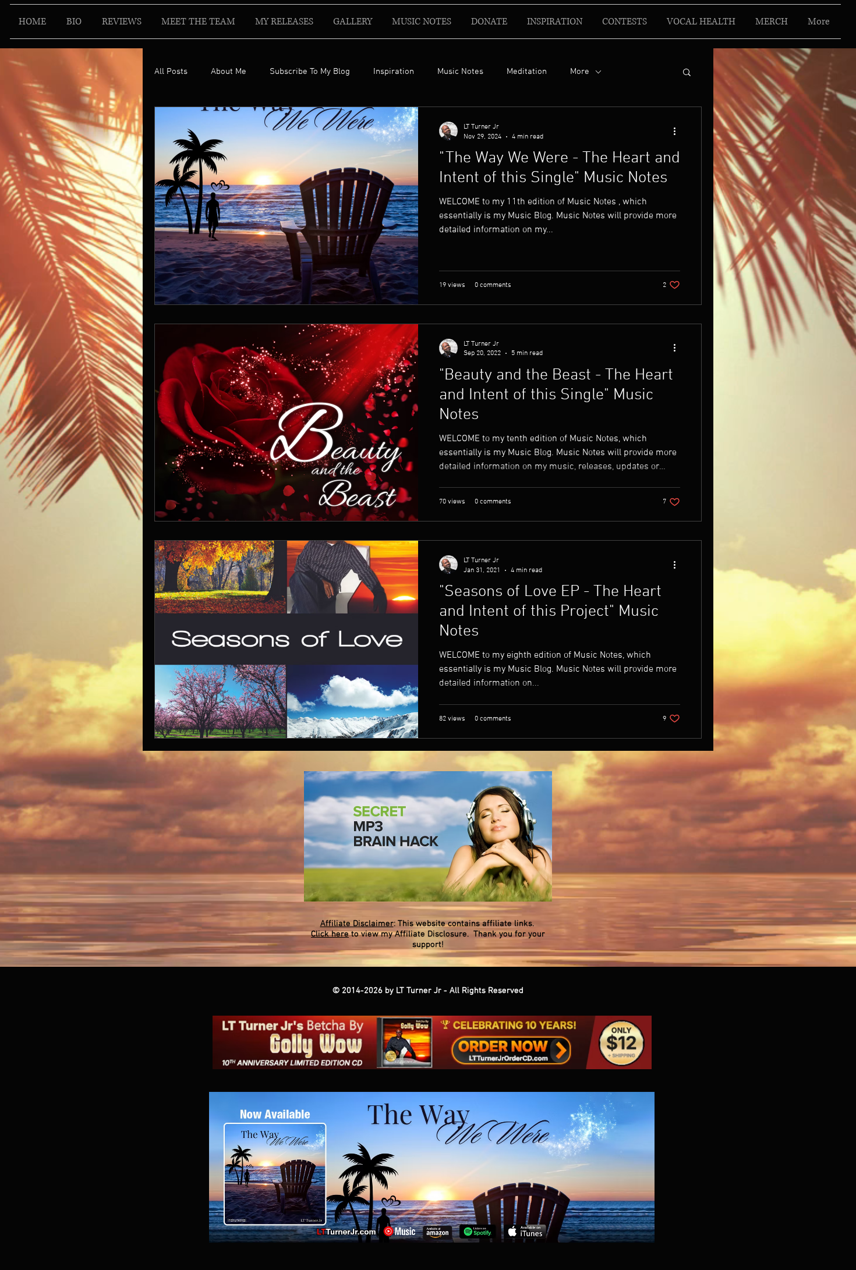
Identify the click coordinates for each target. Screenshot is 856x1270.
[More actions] (678, 131)
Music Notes (460, 71)
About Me (228, 71)
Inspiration (393, 71)
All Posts (171, 71)
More (579, 71)
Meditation (527, 71)
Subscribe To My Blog (310, 71)
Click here (330, 934)
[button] (686, 73)
